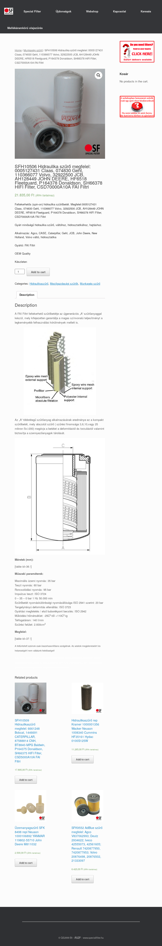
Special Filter (32, 11)
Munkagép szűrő (33, 50)
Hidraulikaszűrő (39, 283)
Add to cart (38, 272)
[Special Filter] (8, 11)
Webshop (92, 11)
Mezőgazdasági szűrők (64, 283)
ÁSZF (77, 937)
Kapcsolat (119, 11)
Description (26, 295)
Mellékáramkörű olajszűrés (25, 28)
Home (18, 50)
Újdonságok (63, 11)
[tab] (26, 295)
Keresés (146, 11)
